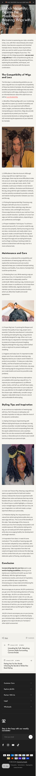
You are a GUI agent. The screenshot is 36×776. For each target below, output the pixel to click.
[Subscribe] (29, 750)
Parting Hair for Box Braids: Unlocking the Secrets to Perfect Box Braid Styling (16, 665)
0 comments (31, 638)
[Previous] (3, 2)
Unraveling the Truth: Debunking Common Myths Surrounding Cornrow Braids (18, 650)
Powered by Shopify (21, 775)
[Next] (33, 2)
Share (6, 638)
